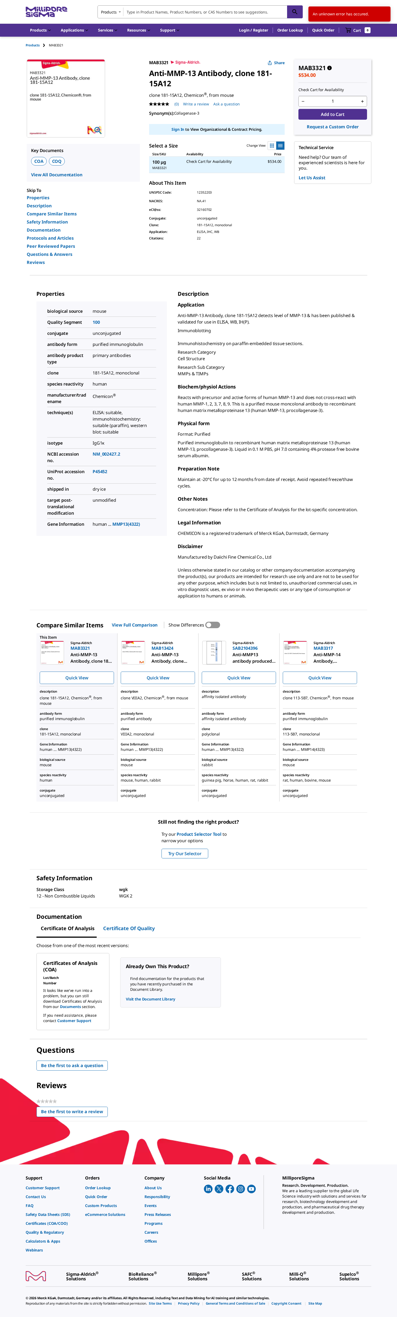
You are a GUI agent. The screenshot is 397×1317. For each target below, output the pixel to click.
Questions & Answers (49, 254)
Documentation (43, 230)
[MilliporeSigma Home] (46, 12)
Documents (70, 1006)
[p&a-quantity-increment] (362, 101)
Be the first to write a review (74, 1113)
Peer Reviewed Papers (51, 246)
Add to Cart (332, 114)
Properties (38, 198)
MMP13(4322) (126, 524)
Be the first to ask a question (72, 1065)
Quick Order (323, 30)
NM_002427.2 (106, 454)
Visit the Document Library (150, 999)
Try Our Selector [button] (184, 854)
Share (279, 62)
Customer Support (74, 1020)
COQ (57, 161)
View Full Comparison (134, 625)
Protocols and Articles (50, 238)
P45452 (100, 471)
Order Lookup (290, 30)
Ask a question (226, 103)
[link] (53, 1187)
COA (38, 161)
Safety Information (47, 222)
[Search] (295, 11)
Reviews (36, 262)
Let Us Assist (312, 177)
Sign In (177, 129)
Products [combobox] (109, 12)
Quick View (76, 678)
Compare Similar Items (52, 214)
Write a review (196, 103)
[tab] (37, 45)
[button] (253, 30)
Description (39, 206)
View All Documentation (56, 174)
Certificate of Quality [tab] (129, 928)
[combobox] (200, 11)
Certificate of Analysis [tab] (68, 928)
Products (33, 45)
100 (96, 322)
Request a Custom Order (333, 126)
